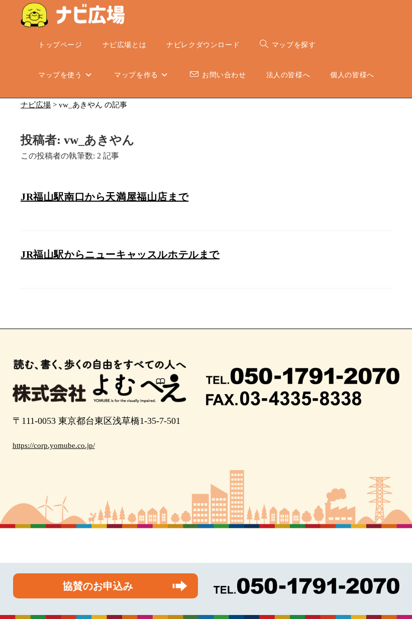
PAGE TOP (393, 592)
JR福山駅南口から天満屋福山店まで (104, 196)
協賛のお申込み (98, 585)
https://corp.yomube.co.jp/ (54, 445)
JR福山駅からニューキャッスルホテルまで (120, 254)
